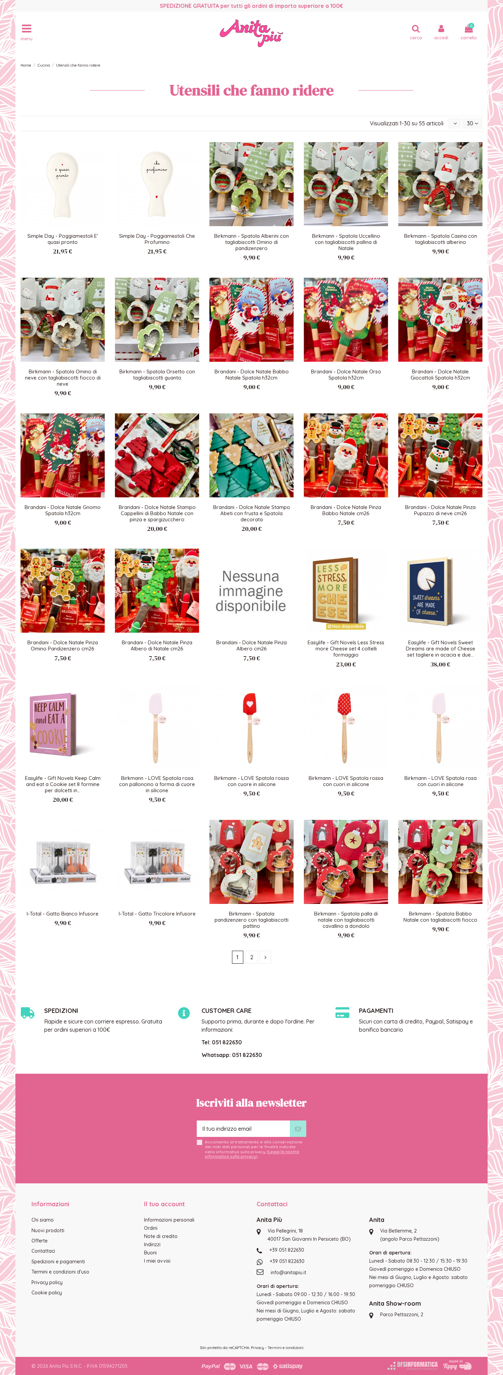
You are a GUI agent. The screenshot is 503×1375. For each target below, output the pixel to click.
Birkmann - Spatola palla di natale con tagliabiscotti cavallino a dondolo (346, 919)
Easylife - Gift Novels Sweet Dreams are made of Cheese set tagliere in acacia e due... (440, 648)
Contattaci (43, 1251)
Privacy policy (47, 1282)
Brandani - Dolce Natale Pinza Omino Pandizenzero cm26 (62, 645)
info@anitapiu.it (288, 1272)
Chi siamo (42, 1220)
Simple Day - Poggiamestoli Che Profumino (157, 239)
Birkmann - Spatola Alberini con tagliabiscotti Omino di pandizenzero (251, 242)
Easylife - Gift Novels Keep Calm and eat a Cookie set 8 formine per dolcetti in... (63, 784)
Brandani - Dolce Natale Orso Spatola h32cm (346, 374)
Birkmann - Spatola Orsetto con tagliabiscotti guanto (157, 374)
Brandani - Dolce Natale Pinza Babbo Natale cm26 (346, 510)
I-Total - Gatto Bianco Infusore (63, 913)
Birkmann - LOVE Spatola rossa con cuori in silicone (346, 781)
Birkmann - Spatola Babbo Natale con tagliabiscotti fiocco (440, 916)
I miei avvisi (157, 1261)
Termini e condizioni (286, 1347)
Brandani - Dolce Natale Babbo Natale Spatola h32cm (252, 374)
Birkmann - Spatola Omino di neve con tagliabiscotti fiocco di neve (63, 377)
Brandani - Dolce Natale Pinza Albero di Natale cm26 (157, 645)
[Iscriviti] (298, 1128)
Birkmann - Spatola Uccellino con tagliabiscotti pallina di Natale (346, 242)
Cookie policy (46, 1293)
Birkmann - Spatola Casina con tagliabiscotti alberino (440, 239)
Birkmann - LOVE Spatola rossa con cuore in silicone (251, 781)
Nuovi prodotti (47, 1230)
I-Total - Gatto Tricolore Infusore (157, 913)
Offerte (39, 1241)
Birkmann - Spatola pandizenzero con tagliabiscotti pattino (251, 919)
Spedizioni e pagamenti (58, 1262)
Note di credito (161, 1236)
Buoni (150, 1253)
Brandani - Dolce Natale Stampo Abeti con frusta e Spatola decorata (251, 513)
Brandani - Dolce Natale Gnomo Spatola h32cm (63, 510)
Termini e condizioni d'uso (60, 1272)
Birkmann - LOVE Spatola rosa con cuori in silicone (440, 781)
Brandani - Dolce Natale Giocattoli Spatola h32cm (440, 374)
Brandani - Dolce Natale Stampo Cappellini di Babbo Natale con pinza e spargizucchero (157, 513)
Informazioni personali (169, 1220)
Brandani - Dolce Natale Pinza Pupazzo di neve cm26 (440, 510)
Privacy (257, 1347)
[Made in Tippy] (457, 1365)
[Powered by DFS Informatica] (412, 1366)
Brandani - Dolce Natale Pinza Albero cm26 (251, 645)
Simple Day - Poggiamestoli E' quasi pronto (62, 239)
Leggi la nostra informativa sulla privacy (252, 1154)
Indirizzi (152, 1244)
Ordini (150, 1228)
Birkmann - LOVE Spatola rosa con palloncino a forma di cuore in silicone (157, 784)
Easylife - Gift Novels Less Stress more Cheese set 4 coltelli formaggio (346, 648)
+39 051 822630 (286, 1250)
